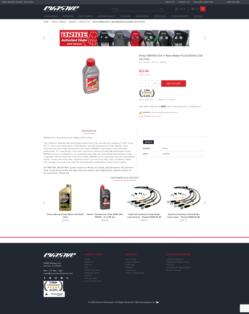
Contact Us (184, 2)
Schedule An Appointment (179, 267)
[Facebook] (46, 279)
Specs (148, 142)
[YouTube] (63, 279)
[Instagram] (57, 279)
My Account (131, 259)
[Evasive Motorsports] (61, 9)
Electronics (86, 16)
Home (87, 259)
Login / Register (133, 262)
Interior (125, 16)
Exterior (68, 16)
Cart (199, 9)
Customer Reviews (175, 259)
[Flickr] (69, 279)
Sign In (181, 9)
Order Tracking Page (135, 273)
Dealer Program (174, 270)
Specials (198, 16)
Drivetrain (160, 16)
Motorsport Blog (92, 273)
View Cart (130, 265)
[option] (124, 38)
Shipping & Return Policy (178, 262)
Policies (88, 265)
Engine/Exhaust (106, 16)
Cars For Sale (91, 278)
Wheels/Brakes (179, 16)
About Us (169, 2)
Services (170, 265)
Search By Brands (93, 281)
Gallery (88, 275)
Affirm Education (92, 270)
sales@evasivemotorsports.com (58, 273)
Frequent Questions (203, 2)
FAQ (86, 267)
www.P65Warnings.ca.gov (150, 116)
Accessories (51, 16)
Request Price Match (166, 100)
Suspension (142, 16)
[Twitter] (51, 279)
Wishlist (129, 267)
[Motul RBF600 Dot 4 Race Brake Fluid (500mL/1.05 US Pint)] (90, 76)
